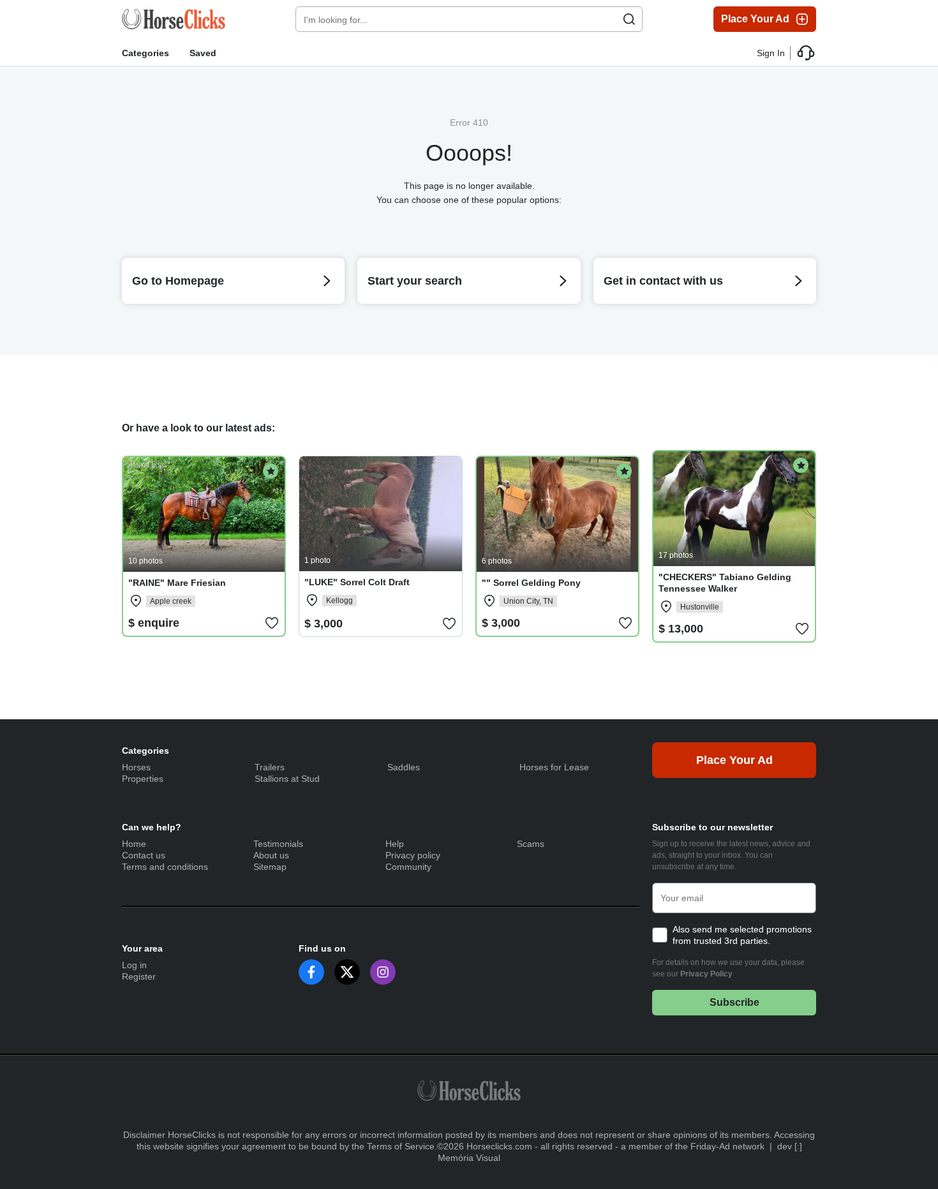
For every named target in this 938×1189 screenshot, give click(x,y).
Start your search (415, 280)
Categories (145, 53)
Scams (530, 844)
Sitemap (270, 867)
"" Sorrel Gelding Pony (531, 583)
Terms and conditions (165, 867)
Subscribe (734, 1002)
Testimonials (278, 844)
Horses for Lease (554, 767)
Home (134, 844)
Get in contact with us (663, 280)
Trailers (270, 767)
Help (394, 844)
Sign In (771, 53)
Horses (136, 767)
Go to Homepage (178, 280)
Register (139, 976)
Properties (142, 779)
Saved (203, 53)
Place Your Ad (755, 18)
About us (271, 855)
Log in (134, 965)
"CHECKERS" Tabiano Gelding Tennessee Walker (725, 583)
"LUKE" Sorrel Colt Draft (357, 582)
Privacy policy (412, 855)
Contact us (143, 855)
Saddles (403, 767)
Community (408, 867)
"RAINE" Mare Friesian (177, 583)
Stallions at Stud (287, 779)
